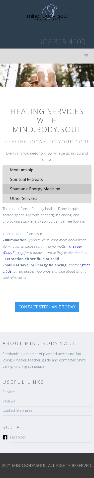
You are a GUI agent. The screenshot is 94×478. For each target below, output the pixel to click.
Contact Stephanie (18, 410)
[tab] (47, 170)
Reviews (9, 401)
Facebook (18, 437)
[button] (86, 56)
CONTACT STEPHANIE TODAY (47, 307)
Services (9, 391)
